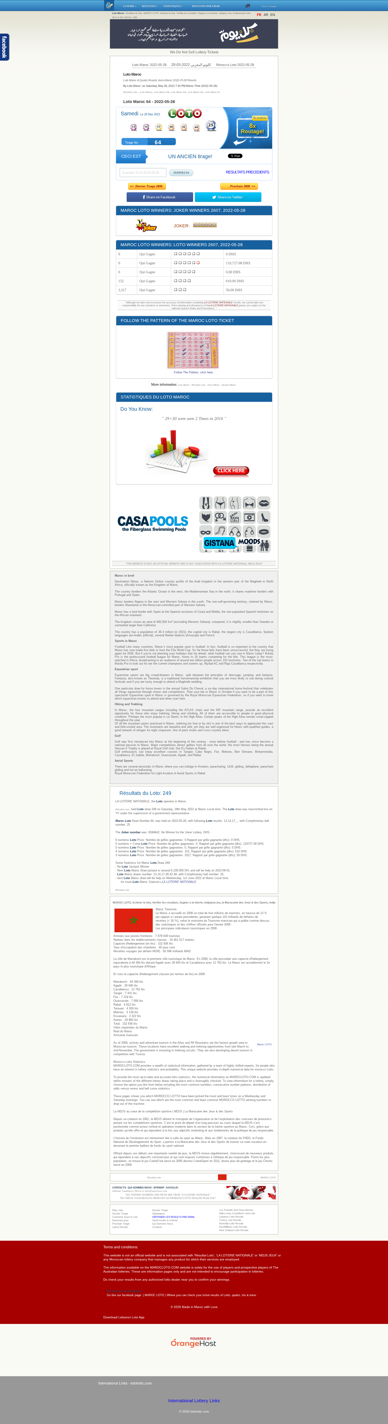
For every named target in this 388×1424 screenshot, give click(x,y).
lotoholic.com (141, 1383)
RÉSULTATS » (150, 6)
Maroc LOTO (264, 1044)
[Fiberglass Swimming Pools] (153, 555)
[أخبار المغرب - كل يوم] (194, 46)
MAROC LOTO (154, 1295)
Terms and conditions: (120, 1247)
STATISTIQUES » (175, 6)
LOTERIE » (130, 6)
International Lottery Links (194, 1400)
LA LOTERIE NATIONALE (218, 302)
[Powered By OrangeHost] (194, 1348)
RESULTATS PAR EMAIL (206, 6)
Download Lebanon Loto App (123, 1317)
